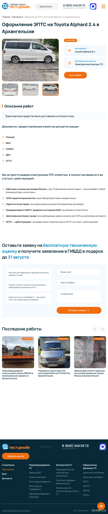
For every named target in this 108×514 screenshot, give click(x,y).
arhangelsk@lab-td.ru (70, 448)
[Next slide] (102, 329)
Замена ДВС (35, 472)
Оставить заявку (77, 310)
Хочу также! (75, 75)
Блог (4, 473)
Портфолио (8, 469)
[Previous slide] (95, 329)
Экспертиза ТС (64, 465)
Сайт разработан (89, 510)
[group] (30, 60)
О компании (8, 465)
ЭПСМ (86, 495)
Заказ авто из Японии (93, 472)
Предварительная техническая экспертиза (65, 472)
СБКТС (86, 486)
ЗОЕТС (86, 490)
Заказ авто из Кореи (93, 477)
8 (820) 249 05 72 (74, 5)
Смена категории (37, 477)
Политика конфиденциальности (16, 510)
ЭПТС (86, 481)
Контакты (7, 478)
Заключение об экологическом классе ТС (67, 491)
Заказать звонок (15, 456)
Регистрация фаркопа (40, 481)
